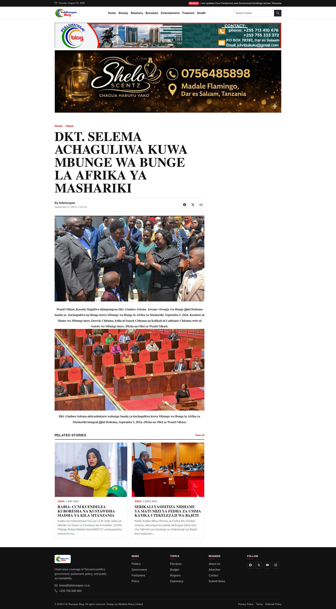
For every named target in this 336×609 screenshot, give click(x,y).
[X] (258, 565)
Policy (135, 581)
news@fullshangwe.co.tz (74, 585)
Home (112, 13)
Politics (136, 563)
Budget (174, 569)
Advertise (214, 569)
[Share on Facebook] (184, 205)
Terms (259, 604)
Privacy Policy (245, 604)
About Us (214, 563)
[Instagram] (275, 565)
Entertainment (170, 13)
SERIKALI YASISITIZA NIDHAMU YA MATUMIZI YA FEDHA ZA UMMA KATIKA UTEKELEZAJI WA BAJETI (168, 511)
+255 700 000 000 (70, 590)
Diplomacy (176, 581)
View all (199, 435)
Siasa (69, 126)
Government (139, 569)
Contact (213, 575)
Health (201, 13)
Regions (175, 575)
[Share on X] (193, 205)
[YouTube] (267, 565)
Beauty (123, 13)
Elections (176, 563)
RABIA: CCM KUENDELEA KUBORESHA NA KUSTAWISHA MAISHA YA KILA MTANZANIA (86, 511)
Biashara (137, 13)
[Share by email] (201, 205)
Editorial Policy (273, 604)
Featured (188, 13)
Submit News (217, 581)
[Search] (277, 13)
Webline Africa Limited (130, 604)
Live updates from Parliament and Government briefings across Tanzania (241, 3)
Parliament (138, 575)
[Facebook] (250, 565)
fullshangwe (67, 202)
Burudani (152, 13)
